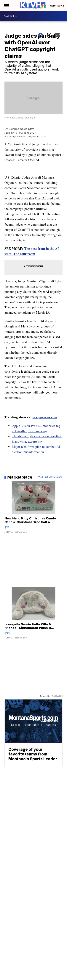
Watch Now (56, 6)
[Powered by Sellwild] (57, 696)
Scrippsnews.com (45, 417)
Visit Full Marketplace (50, 477)
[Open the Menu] (6, 5)
